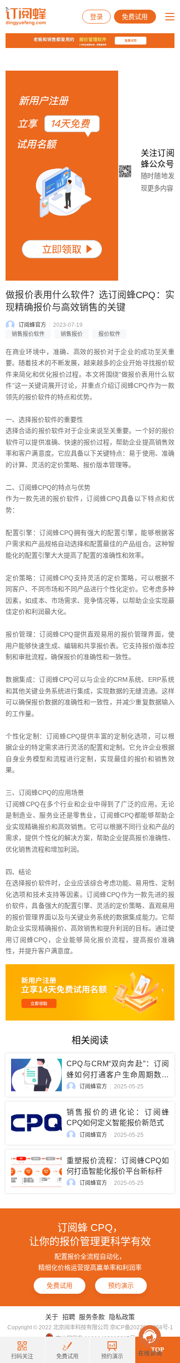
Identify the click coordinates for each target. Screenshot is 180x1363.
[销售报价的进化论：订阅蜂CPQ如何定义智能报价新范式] (36, 1123)
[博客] (90, 43)
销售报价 (71, 334)
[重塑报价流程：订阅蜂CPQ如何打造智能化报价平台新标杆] (36, 1171)
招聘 (68, 1317)
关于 (51, 1317)
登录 (96, 16)
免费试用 (135, 16)
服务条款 (92, 1317)
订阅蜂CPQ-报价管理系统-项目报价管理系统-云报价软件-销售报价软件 (26, 16)
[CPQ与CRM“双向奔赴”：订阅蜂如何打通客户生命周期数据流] (36, 1074)
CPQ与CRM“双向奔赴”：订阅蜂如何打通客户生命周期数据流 (117, 1074)
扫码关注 (22, 1356)
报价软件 (109, 334)
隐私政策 (122, 1317)
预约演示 (121, 1285)
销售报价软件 (28, 334)
